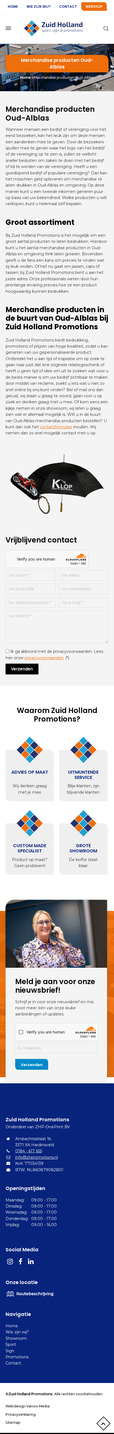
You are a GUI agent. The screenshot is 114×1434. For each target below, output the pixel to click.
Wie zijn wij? (39, 6)
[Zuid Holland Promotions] (57, 28)
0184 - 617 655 (28, 1150)
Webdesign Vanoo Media (28, 1406)
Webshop (94, 6)
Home (13, 6)
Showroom (16, 1338)
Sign (10, 1350)
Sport (11, 1344)
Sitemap (13, 1422)
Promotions (17, 1356)
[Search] (104, 28)
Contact (68, 6)
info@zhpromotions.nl (36, 1157)
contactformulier (56, 426)
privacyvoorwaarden (44, 657)
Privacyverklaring (21, 1414)
